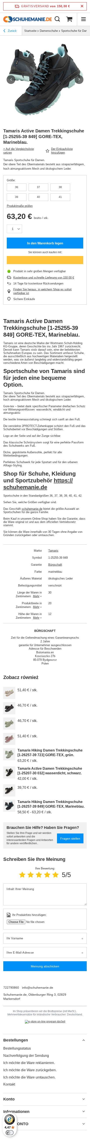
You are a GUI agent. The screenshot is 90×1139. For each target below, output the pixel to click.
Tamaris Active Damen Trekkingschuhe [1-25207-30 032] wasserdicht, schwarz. (49, 771)
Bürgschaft (55, 564)
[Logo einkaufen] (27, 19)
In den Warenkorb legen (45, 243)
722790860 (11, 987)
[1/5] (22, 874)
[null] (9, 693)
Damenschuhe (49, 30)
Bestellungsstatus (17, 1048)
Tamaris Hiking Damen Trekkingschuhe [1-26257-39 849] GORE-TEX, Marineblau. (51, 804)
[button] (11, 79)
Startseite (30, 30)
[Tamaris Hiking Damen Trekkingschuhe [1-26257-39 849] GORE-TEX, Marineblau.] (9, 806)
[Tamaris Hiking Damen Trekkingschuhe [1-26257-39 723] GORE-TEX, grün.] (9, 754)
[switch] (10, 1132)
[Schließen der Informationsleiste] (82, 6)
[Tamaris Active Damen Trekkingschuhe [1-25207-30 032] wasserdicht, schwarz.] (9, 772)
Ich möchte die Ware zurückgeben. (30, 1070)
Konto (9, 1099)
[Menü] (83, 19)
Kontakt (9, 1084)
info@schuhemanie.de (37, 987)
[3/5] (39, 874)
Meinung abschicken (45, 966)
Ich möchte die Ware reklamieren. (29, 1063)
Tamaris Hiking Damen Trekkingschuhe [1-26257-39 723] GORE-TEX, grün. (50, 752)
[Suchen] (57, 19)
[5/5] (55, 874)
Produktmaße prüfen (20, 206)
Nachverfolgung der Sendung (26, 1055)
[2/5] (31, 874)
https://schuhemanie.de (38, 483)
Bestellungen (15, 1040)
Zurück (12, 30)
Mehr (36, 596)
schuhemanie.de (32, 508)
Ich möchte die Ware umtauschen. (29, 1077)
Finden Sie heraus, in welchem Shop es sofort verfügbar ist (42, 291)
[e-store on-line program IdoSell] (45, 1022)
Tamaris (53, 550)
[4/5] (47, 874)
